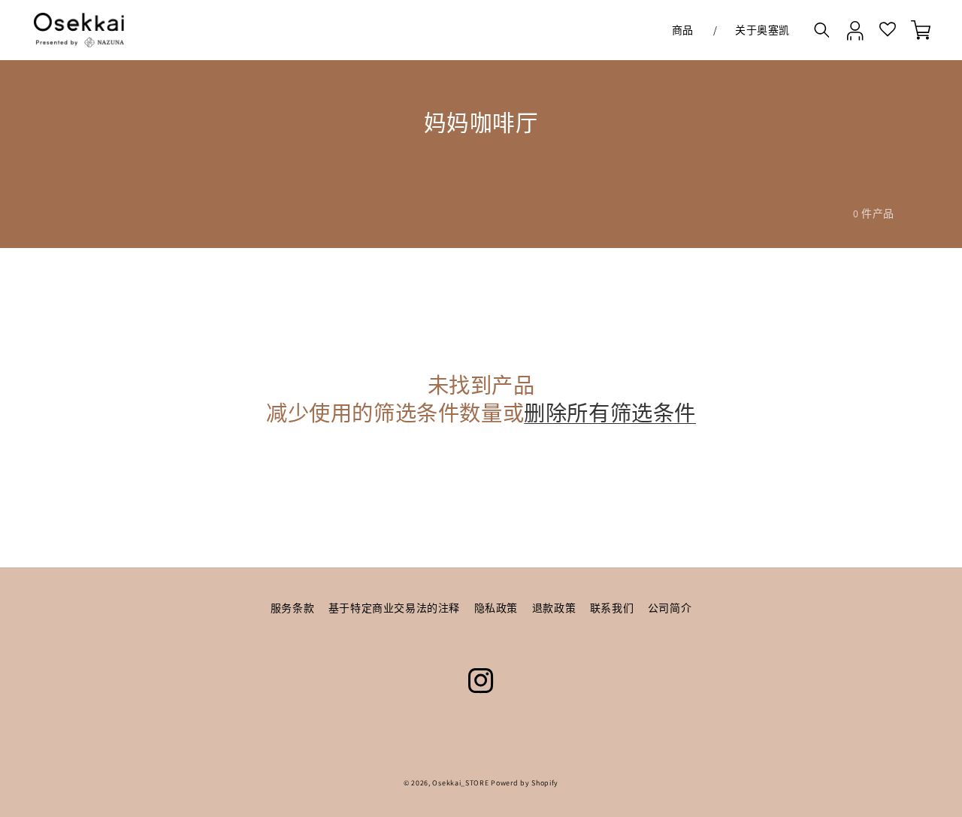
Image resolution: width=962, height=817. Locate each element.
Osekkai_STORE (460, 783)
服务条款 (292, 608)
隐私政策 (496, 608)
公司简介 (669, 608)
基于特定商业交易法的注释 (394, 608)
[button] (686, 30)
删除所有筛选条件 (610, 413)
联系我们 (612, 608)
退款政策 (554, 608)
